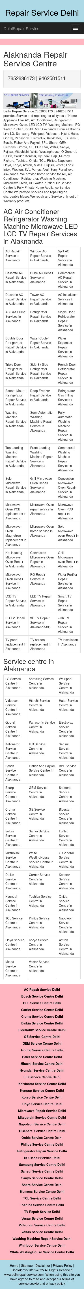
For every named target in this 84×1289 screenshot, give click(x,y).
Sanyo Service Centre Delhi (42, 1178)
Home (14, 1265)
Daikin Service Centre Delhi (42, 1023)
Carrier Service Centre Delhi (42, 1009)
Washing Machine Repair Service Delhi (42, 1238)
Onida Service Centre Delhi (42, 1137)
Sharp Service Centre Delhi (42, 1184)
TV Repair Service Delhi (42, 1211)
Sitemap (27, 1265)
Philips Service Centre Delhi (42, 1144)
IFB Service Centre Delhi (42, 1077)
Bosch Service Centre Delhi (42, 996)
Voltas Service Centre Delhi (42, 1232)
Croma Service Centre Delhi (42, 1016)
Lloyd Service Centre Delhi (42, 1104)
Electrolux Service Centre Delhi (42, 1030)
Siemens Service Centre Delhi (42, 1191)
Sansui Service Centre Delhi (42, 1171)
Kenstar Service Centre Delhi (42, 1090)
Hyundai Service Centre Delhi (42, 1070)
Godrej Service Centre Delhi (42, 1050)
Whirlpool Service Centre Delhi (42, 1245)
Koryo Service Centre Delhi (42, 1097)
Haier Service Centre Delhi (42, 1057)
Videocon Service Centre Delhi (42, 1225)
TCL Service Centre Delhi (42, 1198)
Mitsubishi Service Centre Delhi (42, 1117)
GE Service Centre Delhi (42, 1036)
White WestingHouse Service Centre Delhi (42, 1252)
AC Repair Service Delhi (42, 989)
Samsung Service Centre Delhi (42, 1164)
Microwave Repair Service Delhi (42, 1110)
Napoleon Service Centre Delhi (42, 1124)
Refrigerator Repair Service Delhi (42, 1151)
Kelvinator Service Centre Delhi (42, 1083)
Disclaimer (42, 1265)
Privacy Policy (62, 1265)
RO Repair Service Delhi (42, 1158)
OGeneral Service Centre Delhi (42, 1131)
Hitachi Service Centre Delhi (42, 1063)
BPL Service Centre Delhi (42, 1003)
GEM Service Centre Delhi (42, 1043)
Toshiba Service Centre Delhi (42, 1205)
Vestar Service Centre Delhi (42, 1218)
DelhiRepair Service (21, 28)
